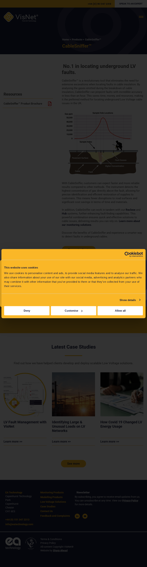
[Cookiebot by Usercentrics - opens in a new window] (127, 254)
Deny (27, 310)
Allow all (120, 310)
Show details (128, 299)
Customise (71, 310)
